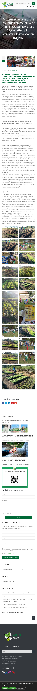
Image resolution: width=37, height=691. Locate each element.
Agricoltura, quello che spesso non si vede (13, 596)
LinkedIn (9, 403)
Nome (3, 494)
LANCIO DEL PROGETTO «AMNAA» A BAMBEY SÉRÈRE (16, 607)
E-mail (15, 403)
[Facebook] (25, 6)
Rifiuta (12, 688)
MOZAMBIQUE (13, 71)
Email (3, 507)
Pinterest (12, 403)
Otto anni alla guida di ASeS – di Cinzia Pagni (14, 604)
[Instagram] (34, 6)
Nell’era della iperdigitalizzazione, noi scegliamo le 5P (16, 593)
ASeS (6, 71)
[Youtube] (31, 6)
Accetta (5, 688)
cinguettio (6, 403)
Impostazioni (21, 688)
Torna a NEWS (7, 54)
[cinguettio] (28, 6)
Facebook (3, 403)
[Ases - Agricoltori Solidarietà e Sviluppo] (7, 4)
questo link (11, 553)
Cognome (4, 500)
